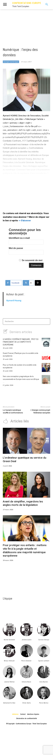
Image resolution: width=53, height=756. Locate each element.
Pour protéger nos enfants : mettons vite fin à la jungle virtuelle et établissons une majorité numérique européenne (24, 550)
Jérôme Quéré (26, 640)
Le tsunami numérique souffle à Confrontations (13, 411)
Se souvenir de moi (32, 260)
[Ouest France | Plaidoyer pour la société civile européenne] (46, 355)
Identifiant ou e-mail (19, 238)
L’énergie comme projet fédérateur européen (40, 411)
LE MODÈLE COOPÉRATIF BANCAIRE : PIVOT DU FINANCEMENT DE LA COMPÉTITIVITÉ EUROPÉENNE (20, 342)
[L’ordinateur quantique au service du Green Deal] (26, 441)
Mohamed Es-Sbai (9, 703)
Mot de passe (16, 248)
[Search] (47, 321)
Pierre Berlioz (43, 703)
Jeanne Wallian (9, 682)
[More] (38, 283)
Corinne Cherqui (43, 640)
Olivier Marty (26, 703)
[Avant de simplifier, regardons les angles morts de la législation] (26, 485)
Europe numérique (11, 62)
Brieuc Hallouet (9, 661)
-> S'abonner (24, 220)
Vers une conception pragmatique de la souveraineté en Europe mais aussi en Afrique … (21, 379)
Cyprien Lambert (43, 661)
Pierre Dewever (26, 661)
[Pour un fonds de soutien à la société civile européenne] (46, 367)
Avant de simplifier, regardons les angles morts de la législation (23, 503)
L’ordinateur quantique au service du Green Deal (24, 459)
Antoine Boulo (26, 682)
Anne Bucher (43, 682)
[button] (45, 4)
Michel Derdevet (9, 640)
